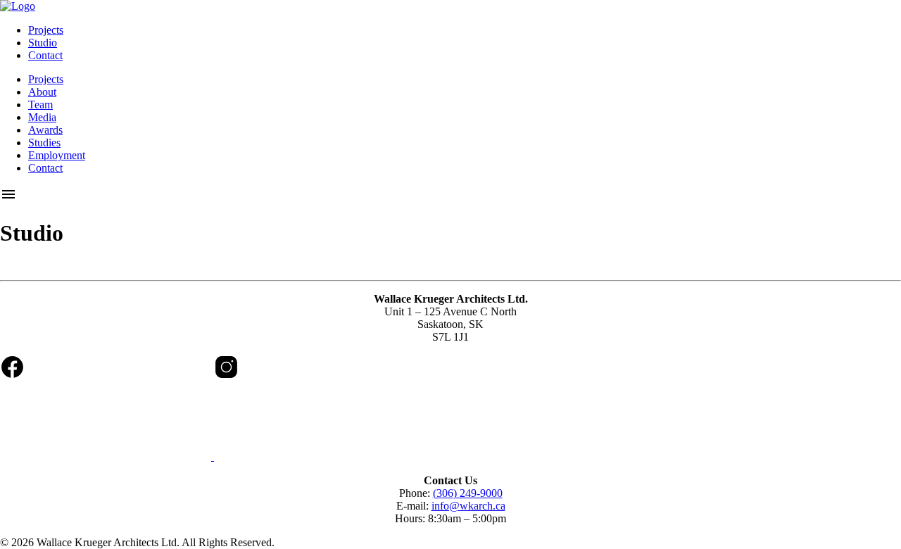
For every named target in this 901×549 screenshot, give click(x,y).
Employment (56, 155)
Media (42, 117)
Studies (44, 143)
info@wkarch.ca (468, 506)
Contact (45, 55)
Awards (45, 130)
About (42, 92)
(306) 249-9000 (468, 493)
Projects (45, 30)
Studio (42, 43)
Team (40, 105)
